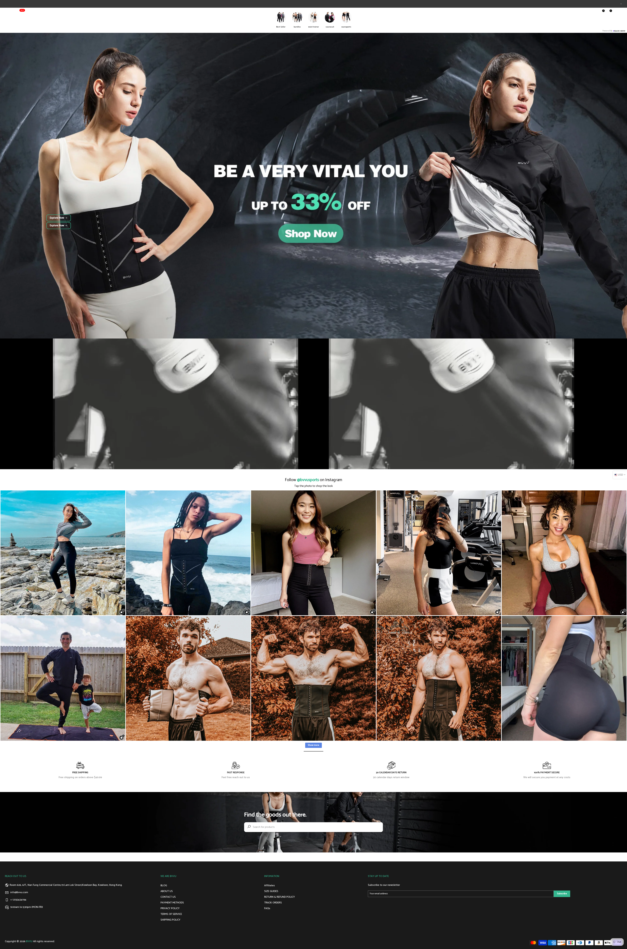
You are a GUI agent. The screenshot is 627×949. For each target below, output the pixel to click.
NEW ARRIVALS (33, 13)
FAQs (267, 908)
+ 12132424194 (18, 900)
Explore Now (57, 218)
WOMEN (58, 13)
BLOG (69, 13)
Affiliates (269, 885)
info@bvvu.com (19, 892)
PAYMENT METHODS (172, 902)
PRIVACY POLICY (170, 908)
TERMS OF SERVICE (171, 914)
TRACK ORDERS (273, 902)
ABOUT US (97, 13)
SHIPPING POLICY (170, 920)
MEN (47, 13)
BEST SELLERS (15, 12)
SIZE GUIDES (271, 891)
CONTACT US (168, 897)
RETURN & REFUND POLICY (279, 897)
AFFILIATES (82, 13)
